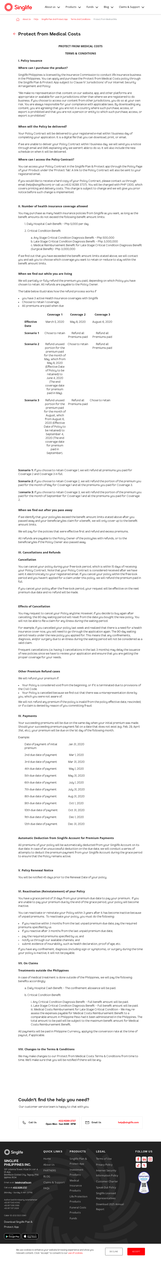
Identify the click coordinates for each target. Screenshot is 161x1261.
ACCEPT (136, 1252)
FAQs (36, 19)
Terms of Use (104, 1158)
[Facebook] (138, 1159)
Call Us (32, 1122)
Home (47, 1158)
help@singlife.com (23, 1182)
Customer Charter (107, 1181)
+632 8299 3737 (20, 1188)
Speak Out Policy (106, 1187)
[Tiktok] (138, 1165)
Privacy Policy (104, 1164)
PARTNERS (49, 1170)
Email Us (96, 1122)
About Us (27, 19)
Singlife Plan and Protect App (55, 19)
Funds (73, 1218)
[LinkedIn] (144, 1159)
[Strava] (144, 1165)
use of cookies (75, 1253)
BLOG (46, 1176)
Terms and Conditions (80, 19)
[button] (52, 7)
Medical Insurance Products (76, 1185)
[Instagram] (150, 1159)
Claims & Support (54, 1182)
